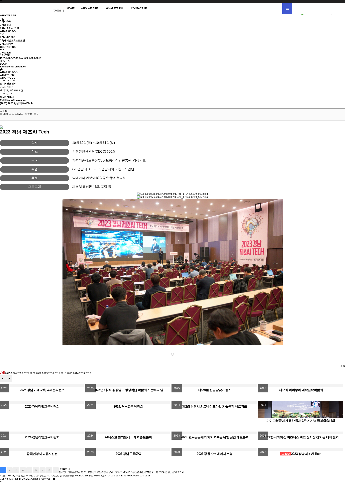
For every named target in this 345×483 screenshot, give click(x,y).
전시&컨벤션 (7, 87)
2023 (20, 373)
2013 (82, 373)
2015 (69, 373)
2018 (51, 373)
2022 (26, 373)
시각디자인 (6, 93)
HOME (71, 8)
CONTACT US (139, 8)
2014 (76, 373)
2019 (45, 373)
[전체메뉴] (287, 8)
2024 (14, 373)
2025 (8, 373)
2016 (63, 373)
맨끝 (56, 470)
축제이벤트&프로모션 (11, 90)
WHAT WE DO (114, 8)
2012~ (88, 373)
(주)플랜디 (58, 10)
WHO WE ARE (89, 8)
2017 (57, 373)
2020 (39, 373)
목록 (342, 365)
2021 (32, 373)
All (2, 372)
